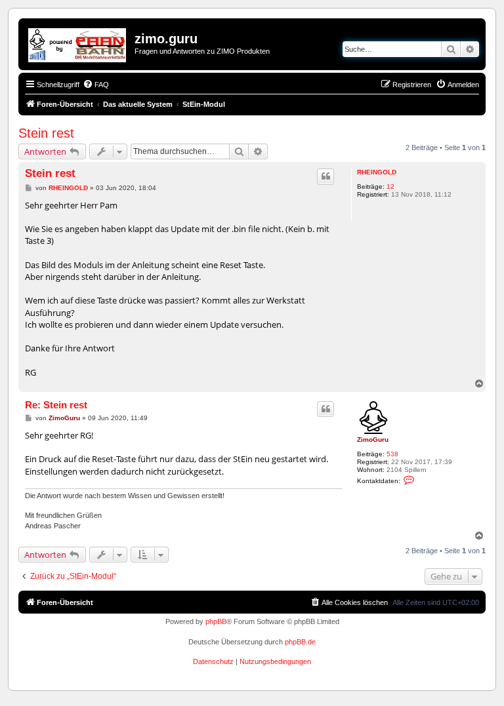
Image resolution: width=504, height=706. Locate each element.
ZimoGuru (372, 439)
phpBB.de (300, 642)
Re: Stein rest (56, 404)
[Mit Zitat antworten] (325, 176)
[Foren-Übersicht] (78, 43)
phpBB (215, 621)
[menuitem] (96, 84)
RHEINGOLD (376, 172)
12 (390, 186)
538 (392, 454)
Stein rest (46, 133)
